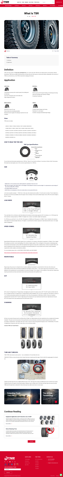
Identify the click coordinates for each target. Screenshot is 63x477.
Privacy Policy (53, 475)
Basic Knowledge (8, 5)
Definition (9, 60)
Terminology (27, 459)
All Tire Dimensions (38, 459)
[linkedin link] (15, 461)
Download (27, 461)
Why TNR (26, 464)
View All (31, 441)
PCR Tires (30, 5)
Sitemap (57, 475)
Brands (26, 2)
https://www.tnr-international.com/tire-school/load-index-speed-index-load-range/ (21, 252)
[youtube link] (10, 461)
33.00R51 (37, 461)
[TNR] (5, 2)
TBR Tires (45, 5)
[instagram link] (12, 461)
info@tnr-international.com (53, 462)
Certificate (17, 5)
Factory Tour (27, 462)
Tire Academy (52, 5)
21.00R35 (37, 462)
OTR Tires (24, 5)
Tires (23, 2)
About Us (19, 2)
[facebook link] (4, 461)
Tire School (36, 2)
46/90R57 (37, 466)
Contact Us (59, 2)
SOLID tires (38, 5)
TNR (29, 16)
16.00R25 (37, 468)
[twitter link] (7, 461)
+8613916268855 (51, 459)
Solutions (31, 2)
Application (9, 62)
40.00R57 (37, 464)
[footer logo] (9, 458)
